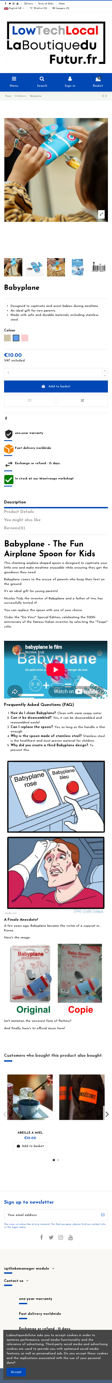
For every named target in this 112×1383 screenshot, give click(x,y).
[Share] (6, 418)
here (60, 1028)
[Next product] (106, 96)
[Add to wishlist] (29, 401)
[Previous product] (103, 96)
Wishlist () (40, 8)
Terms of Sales (46, 4)
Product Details (19, 512)
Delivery (29, 4)
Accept (16, 1372)
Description (15, 502)
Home (62, 4)
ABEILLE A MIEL (30, 1132)
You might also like (22, 520)
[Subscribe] (103, 1215)
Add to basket (59, 386)
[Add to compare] (82, 401)
